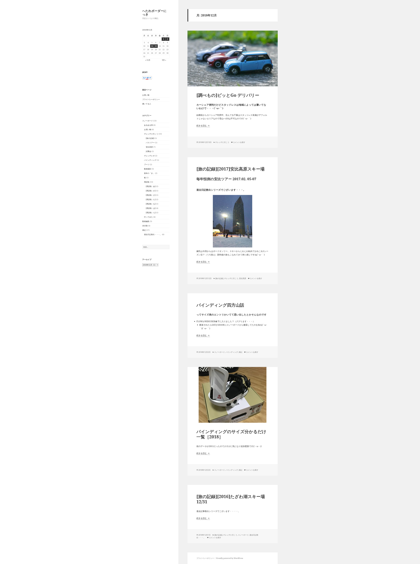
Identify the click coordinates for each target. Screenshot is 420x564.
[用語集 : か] (151, 190)
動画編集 (145, 221)
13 (156, 46)
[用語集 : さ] (151, 195)
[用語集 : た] (151, 199)
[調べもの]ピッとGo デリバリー (227, 95)
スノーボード (147, 121)
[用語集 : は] (151, 208)
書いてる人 (146, 104)
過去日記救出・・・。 (153, 234)
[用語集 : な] (151, 204)
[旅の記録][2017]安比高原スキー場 (230, 169)
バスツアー (150, 142)
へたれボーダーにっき (154, 12)
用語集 (146, 182)
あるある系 (148, 125)
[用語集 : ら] (151, 212)
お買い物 (145, 95)
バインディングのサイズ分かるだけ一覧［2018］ (231, 434)
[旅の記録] (150, 138)
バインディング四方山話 (220, 305)
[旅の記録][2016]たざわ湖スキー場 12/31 (230, 499)
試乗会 (148, 151)
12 (152, 46)
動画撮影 (147, 169)
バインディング (150, 160)
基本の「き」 (149, 173)
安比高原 (149, 147)
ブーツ (146, 164)
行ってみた (148, 217)
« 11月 (147, 60)
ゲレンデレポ (149, 156)
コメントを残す (239, 142)
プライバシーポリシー (151, 99)
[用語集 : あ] (151, 186)
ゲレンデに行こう (151, 134)
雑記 (144, 230)
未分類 (145, 225)
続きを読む (203, 125)
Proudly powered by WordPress (229, 558)
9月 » (164, 60)
